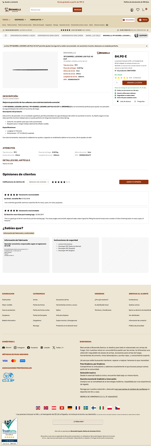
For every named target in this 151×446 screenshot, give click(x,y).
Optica (91, 25)
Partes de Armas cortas (25, 25)
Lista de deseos (138, 10)
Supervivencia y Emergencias (66, 320)
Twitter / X (59, 348)
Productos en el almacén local (66, 326)
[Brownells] (103, 53)
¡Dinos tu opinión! (134, 182)
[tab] (19, 233)
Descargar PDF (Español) (66, 248)
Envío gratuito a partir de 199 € (70, 2)
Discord (8, 347)
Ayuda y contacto (11, 2)
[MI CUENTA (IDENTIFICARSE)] (132, 10)
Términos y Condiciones (103, 310)
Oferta (145, 20)
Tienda (5, 20)
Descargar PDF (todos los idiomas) (69, 246)
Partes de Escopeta (38, 25)
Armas (4, 25)
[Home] (5, 35)
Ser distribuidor (134, 315)
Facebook (34, 348)
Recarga (55, 25)
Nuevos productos (8, 310)
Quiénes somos (134, 305)
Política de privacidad (136, 326)
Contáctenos (133, 300)
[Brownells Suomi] (94, 408)
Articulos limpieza (99, 25)
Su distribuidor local (101, 305)
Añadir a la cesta (134, 83)
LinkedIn (47, 348)
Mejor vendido (7, 305)
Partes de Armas (12, 25)
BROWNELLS (69, 53)
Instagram (21, 348)
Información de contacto (137, 320)
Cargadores (48, 25)
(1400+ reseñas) (80, 30)
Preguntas (141, 101)
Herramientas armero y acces (79, 25)
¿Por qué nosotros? (101, 300)
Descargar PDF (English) (66, 250)
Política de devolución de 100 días (136, 2)
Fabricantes (35, 20)
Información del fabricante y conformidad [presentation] (19, 233)
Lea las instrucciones (65, 244)
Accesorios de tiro (64, 25)
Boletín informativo (8, 320)
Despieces (19, 20)
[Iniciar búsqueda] (77, 10)
